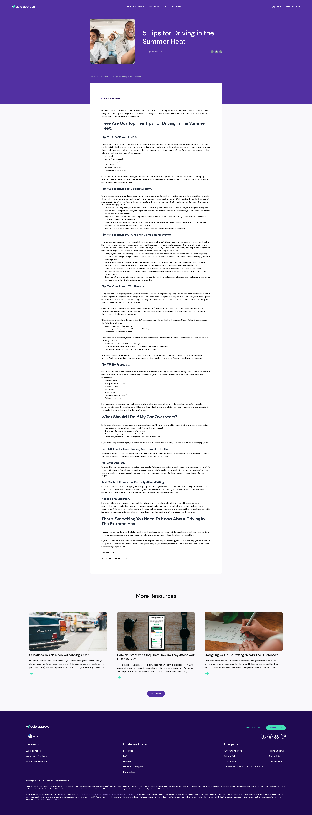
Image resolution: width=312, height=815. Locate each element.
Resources (154, 7)
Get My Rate (276, 727)
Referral (127, 761)
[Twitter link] (276, 736)
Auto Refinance (33, 750)
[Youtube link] (283, 736)
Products (176, 7)
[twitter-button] (216, 51)
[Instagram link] (270, 736)
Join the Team (275, 761)
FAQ (165, 7)
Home (92, 76)
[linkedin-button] (220, 51)
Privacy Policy (230, 756)
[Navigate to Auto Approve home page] (23, 6)
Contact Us (274, 756)
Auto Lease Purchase (36, 756)
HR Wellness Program (133, 766)
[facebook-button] (212, 51)
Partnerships (129, 772)
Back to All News (112, 98)
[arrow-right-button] (68, 673)
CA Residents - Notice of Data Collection (243, 766)
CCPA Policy (230, 761)
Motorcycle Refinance (36, 761)
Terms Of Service (277, 750)
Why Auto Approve (135, 7)
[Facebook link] (263, 736)
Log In (278, 7)
